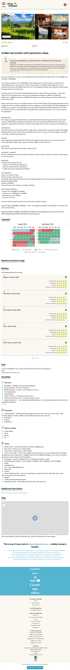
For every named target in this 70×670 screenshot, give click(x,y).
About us (35, 615)
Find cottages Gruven (35, 557)
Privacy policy (36, 623)
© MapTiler (51, 534)
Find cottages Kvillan (18, 556)
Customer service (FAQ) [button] (36, 617)
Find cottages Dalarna (13, 550)
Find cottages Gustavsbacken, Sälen (53, 557)
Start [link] (35, 601)
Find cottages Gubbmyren (35, 552)
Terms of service (35, 621)
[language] (66, 4)
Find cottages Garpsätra (33, 554)
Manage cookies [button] (35, 625)
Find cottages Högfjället (58, 550)
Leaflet (46, 534)
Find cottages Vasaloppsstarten (50, 556)
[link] (36, 632)
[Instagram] (35, 660)
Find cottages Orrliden (17, 554)
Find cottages (36, 603)
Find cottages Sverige (35, 559)
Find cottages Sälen (27, 550)
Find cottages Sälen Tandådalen (17, 557)
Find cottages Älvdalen (19, 552)
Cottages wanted (36, 610)
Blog (35, 619)
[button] (3, 503)
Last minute (35, 605)
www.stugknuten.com (38, 544)
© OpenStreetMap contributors (61, 534)
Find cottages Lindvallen (42, 550)
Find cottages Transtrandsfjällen (51, 554)
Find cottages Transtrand (51, 552)
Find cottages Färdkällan (32, 556)
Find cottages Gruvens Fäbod (51, 559)
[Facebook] (35, 657)
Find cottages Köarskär (20, 559)
